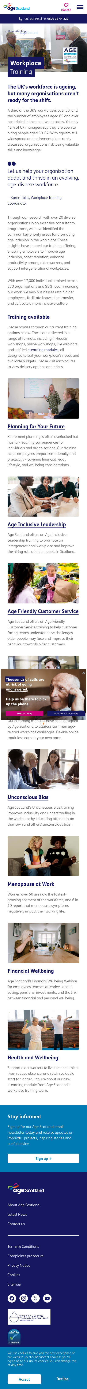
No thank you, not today (66, 713)
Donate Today (24, 713)
